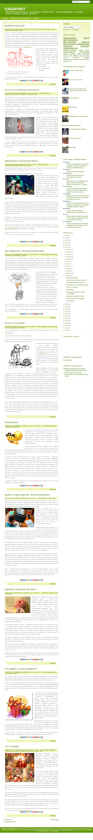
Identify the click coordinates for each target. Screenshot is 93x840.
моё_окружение (14, 30)
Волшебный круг (67, 360)
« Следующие (7, 819)
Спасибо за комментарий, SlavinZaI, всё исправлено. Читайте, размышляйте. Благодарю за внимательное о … (77, 165)
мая (67, 266)
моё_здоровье (22, 94)
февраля (69, 273)
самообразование (69, 52)
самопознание (21, 327)
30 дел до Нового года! (74, 138)
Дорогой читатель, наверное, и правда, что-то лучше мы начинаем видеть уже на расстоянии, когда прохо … (77, 217)
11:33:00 (23, 326)
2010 (66, 328)
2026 (66, 235)
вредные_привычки (9, 94)
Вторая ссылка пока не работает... (75, 171)
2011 (66, 325)
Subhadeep (41, 830)
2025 (66, 238)
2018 (66, 309)
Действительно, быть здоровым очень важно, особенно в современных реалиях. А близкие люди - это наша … (77, 182)
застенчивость (42, 352)
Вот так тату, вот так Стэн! (75, 79)
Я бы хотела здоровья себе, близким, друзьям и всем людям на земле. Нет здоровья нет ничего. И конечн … (76, 190)
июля (68, 261)
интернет (7, 30)
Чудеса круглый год (73, 97)
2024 (66, 240)
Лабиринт (15, 9)
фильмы (81, 59)
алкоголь (46, 749)
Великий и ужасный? (15, 25)
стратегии (20, 30)
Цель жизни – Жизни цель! (75, 70)
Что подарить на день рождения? (21, 669)
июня (67, 263)
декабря (68, 249)
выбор (53, 29)
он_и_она (65, 57)
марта (68, 271)
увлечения (85, 54)
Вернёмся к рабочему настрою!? (21, 589)
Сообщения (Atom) (10, 821)
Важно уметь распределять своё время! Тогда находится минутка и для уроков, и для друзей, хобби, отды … (77, 197)
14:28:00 (23, 164)
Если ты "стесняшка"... (16, 323)
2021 (66, 247)
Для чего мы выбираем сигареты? (71, 125)
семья (35, 94)
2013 (66, 321)
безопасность (48, 29)
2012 (66, 323)
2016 (66, 313)
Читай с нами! (72, 147)
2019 (66, 306)
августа (68, 259)
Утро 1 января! (12, 746)
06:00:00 (23, 498)
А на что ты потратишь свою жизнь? (22, 90)
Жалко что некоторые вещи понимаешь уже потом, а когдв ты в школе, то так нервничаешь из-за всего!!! (77, 225)
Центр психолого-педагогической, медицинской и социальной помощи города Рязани (75, 374)
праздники (15, 673)
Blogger (90, 829)
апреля (68, 268)
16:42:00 (24, 425)
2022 (66, 245)
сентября (69, 256)
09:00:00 (25, 672)
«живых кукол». (28, 47)
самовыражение (70, 48)
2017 (66, 311)
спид (68, 61)
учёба (53, 498)
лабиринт (86, 59)
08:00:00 (24, 93)
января (68, 275)
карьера (81, 55)
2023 (66, 242)
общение (15, 327)
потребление (75, 57)
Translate (75, 29)
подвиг (65, 61)
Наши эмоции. (12, 422)
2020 (66, 304)
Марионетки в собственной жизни (21, 161)
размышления (17, 255)
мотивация (86, 57)
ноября (68, 252)
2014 (66, 318)
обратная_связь (9, 255)
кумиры (75, 55)
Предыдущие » (55, 819)
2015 (66, 316)
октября (68, 254)
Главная (5, 18)
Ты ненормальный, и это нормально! (78, 116)
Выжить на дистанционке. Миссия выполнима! (27, 495)
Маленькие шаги (72, 107)
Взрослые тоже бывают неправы (77, 129)
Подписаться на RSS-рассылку (20, 18)
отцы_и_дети (67, 55)
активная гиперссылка (66, 829)
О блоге (35, 18)
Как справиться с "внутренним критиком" (25, 251)
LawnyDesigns (55, 830)
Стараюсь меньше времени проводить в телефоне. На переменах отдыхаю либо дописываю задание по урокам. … (77, 204)
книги (71, 61)
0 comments (53, 84)
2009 (66, 330)
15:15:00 (24, 592)
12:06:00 (25, 29)
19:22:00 (25, 254)
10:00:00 (25, 749)
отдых (55, 592)
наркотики (75, 59)
